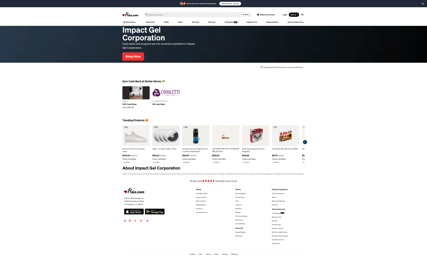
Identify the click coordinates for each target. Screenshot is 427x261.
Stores (238, 189)
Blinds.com (239, 220)
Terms (208, 254)
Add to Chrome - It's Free (230, 3)
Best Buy (239, 208)
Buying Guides (241, 232)
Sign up (293, 14)
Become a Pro (277, 217)
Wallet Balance (201, 205)
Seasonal (239, 228)
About (198, 189)
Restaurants (150, 22)
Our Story (199, 208)
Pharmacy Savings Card (280, 236)
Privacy (225, 254)
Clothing (275, 205)
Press (216, 254)
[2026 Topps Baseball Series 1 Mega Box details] (255, 135)
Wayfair (238, 212)
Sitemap (234, 254)
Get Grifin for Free (278, 239)
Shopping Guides (272, 22)
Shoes (274, 197)
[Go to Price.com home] (130, 14)
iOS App (274, 221)
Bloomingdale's (241, 193)
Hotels (180, 22)
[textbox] (302, 14)
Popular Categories (280, 189)
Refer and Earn (201, 201)
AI (246, 14)
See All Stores (240, 223)
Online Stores (130, 22)
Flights (166, 22)
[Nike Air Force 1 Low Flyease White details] (136, 135)
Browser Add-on (277, 228)
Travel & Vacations (278, 193)
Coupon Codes (201, 197)
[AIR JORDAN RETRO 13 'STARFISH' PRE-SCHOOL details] (225, 135)
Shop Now (133, 56)
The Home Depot (242, 216)
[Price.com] (134, 196)
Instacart (239, 205)
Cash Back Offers (202, 193)
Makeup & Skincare (278, 201)
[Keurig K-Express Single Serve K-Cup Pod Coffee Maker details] (195, 135)
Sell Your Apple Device (296, 22)
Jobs (200, 254)
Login (285, 14)
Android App (276, 224)
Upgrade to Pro (252, 22)
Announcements (202, 212)
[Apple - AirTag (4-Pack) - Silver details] (166, 135)
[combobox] (198, 15)
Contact (192, 254)
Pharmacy (211, 22)
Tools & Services (278, 209)
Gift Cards (195, 22)
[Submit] (146, 15)
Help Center (276, 243)
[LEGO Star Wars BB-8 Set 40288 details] (285, 135)
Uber (237, 201)
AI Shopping (229, 22)
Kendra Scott (240, 197)
